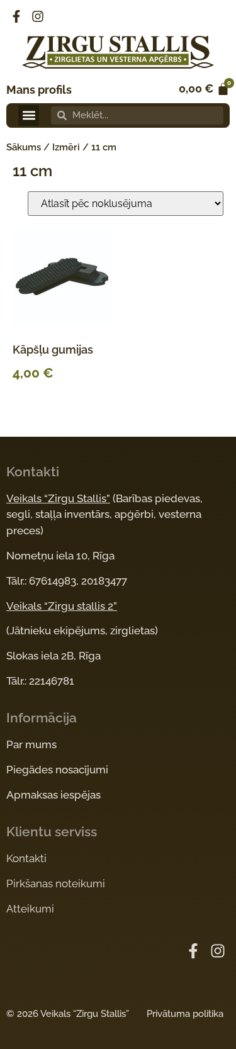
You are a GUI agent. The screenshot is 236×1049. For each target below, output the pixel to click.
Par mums (31, 744)
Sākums (23, 147)
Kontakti (26, 858)
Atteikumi (30, 908)
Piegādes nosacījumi (57, 769)
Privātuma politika (185, 1013)
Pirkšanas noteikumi (55, 883)
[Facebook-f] (16, 16)
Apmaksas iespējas (53, 794)
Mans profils (39, 89)
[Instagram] (38, 16)
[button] (28, 115)
